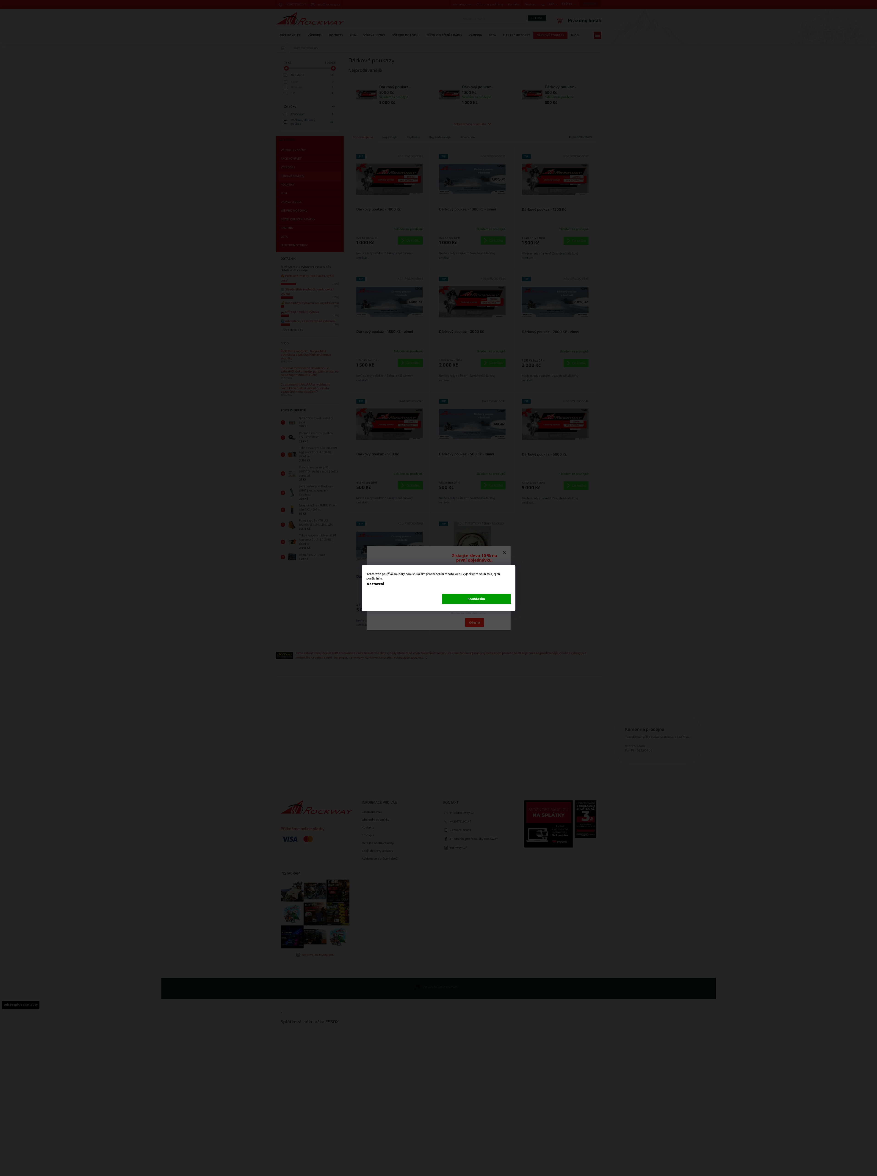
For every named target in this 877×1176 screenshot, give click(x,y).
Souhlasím (476, 599)
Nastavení (375, 583)
